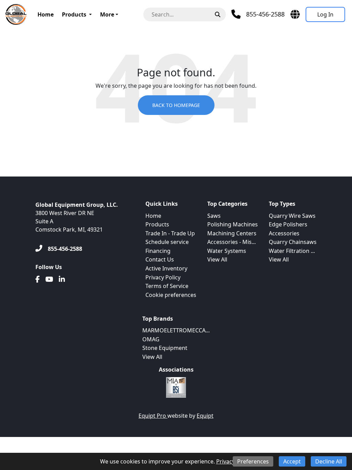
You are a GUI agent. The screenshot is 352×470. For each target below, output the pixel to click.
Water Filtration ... (292, 251)
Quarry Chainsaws (293, 242)
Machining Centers (231, 233)
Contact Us (159, 259)
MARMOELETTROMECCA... (176, 330)
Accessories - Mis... (231, 242)
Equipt (205, 415)
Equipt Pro (153, 415)
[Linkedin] (62, 279)
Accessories (284, 233)
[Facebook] (37, 279)
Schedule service (167, 242)
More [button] (107, 14)
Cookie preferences (170, 295)
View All (217, 259)
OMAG (151, 339)
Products (74, 14)
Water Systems (226, 251)
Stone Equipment (164, 348)
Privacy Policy (162, 277)
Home (45, 14)
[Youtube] (49, 279)
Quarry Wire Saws (292, 216)
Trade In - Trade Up (170, 233)
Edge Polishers (288, 224)
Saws (214, 216)
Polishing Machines (232, 224)
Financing (157, 251)
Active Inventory (166, 268)
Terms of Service (166, 286)
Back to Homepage (176, 105)
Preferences (253, 461)
